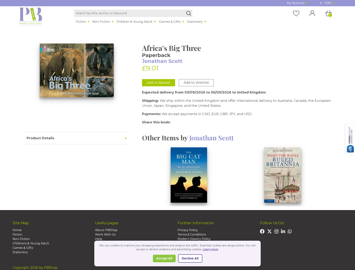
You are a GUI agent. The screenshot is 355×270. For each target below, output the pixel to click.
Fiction (81, 21)
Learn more (210, 249)
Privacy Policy (188, 230)
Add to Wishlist (196, 83)
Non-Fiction (101, 21)
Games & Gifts (170, 21)
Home (17, 230)
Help (98, 239)
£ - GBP (325, 3)
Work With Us (105, 234)
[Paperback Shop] (30, 16)
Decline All (190, 258)
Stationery (195, 21)
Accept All (164, 258)
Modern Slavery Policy (194, 239)
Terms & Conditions (192, 234)
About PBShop (106, 230)
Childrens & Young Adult (31, 243)
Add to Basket (158, 83)
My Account (296, 3)
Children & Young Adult (134, 21)
